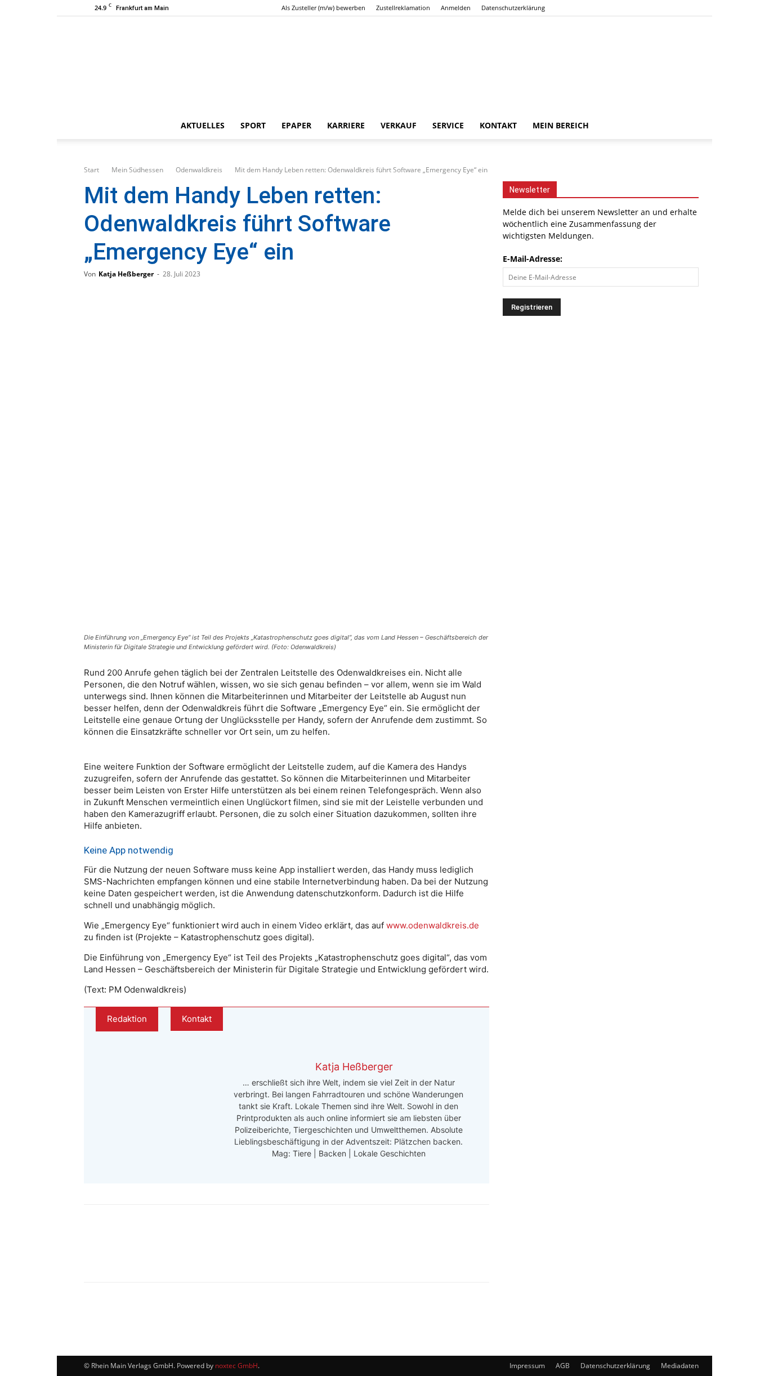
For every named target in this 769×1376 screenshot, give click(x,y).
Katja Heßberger (126, 274)
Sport (253, 125)
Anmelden (456, 7)
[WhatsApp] (138, 1253)
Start (91, 170)
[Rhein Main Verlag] (384, 64)
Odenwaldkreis (199, 170)
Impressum (527, 1365)
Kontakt (498, 125)
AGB (563, 1365)
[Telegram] (175, 1253)
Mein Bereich (561, 125)
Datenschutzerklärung (513, 7)
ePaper (296, 125)
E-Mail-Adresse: (532, 258)
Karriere (346, 125)
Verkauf (399, 125)
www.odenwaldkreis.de (432, 925)
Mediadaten (680, 1365)
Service (448, 125)
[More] (212, 1253)
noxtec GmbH (236, 1365)
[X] (676, 8)
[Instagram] (658, 8)
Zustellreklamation (403, 7)
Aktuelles (203, 125)
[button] (671, 126)
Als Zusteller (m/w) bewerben (323, 7)
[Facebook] (639, 8)
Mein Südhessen (137, 170)
